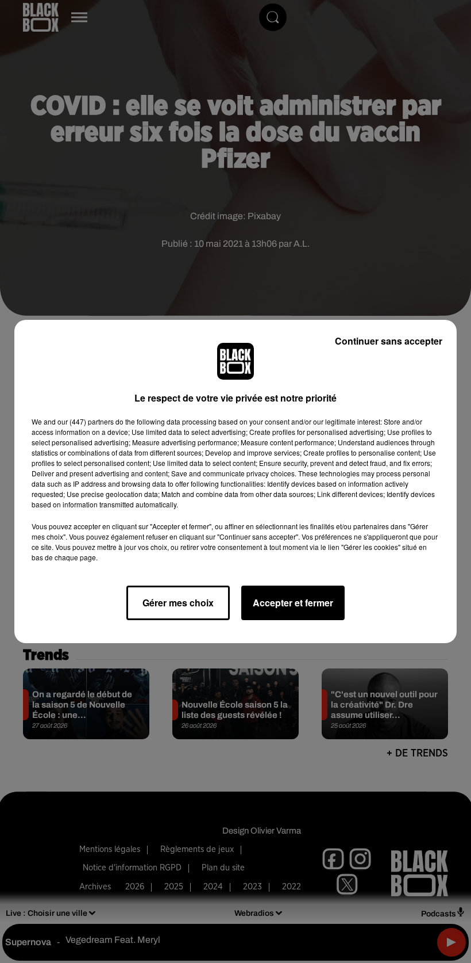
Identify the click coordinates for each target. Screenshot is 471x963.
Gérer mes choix (178, 602)
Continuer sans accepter (388, 340)
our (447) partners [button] (85, 421)
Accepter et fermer (293, 602)
